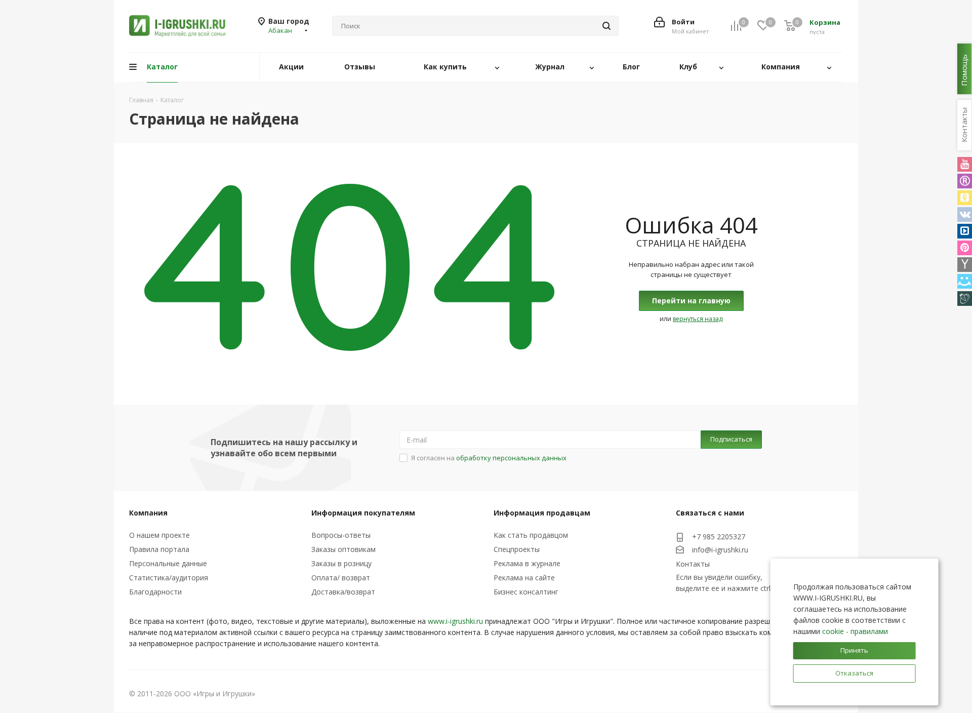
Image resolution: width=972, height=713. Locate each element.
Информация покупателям (363, 513)
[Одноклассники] (964, 197)
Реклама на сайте (524, 577)
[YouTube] (964, 164)
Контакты (693, 564)
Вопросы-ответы (341, 535)
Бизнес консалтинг (526, 592)
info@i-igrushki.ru (720, 549)
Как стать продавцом (531, 535)
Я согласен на (488, 457)
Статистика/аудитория (168, 577)
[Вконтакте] (964, 214)
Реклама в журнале (527, 563)
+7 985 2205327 (718, 536)
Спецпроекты (517, 549)
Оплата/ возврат (340, 577)
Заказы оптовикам (343, 549)
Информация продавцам (542, 513)
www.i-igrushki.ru (455, 621)
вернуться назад (697, 318)
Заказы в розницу (341, 563)
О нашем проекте (159, 535)
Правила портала (159, 549)
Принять (854, 650)
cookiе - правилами (855, 631)
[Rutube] (964, 181)
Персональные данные (168, 563)
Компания (148, 513)
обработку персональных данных (511, 457)
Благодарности (155, 592)
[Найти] (606, 26)
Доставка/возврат (343, 592)
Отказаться (854, 673)
